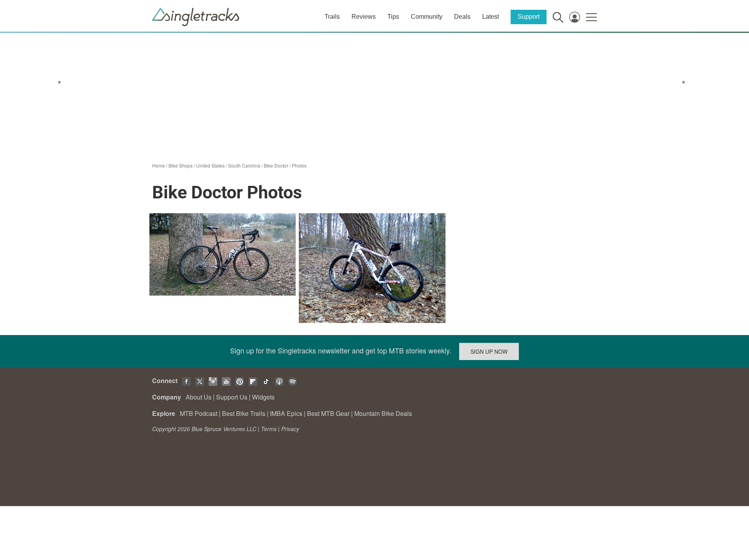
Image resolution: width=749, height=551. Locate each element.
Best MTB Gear (328, 413)
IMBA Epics (286, 413)
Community (426, 16)
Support (529, 16)
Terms (269, 429)
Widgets (263, 396)
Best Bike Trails (243, 413)
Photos (299, 165)
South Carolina (244, 165)
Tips (393, 16)
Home (158, 165)
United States (210, 165)
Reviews (363, 16)
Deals (462, 16)
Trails (332, 16)
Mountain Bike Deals (383, 413)
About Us (198, 396)
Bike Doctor (276, 165)
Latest (490, 16)
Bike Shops (181, 165)
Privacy (290, 429)
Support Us (231, 396)
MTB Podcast (198, 413)
